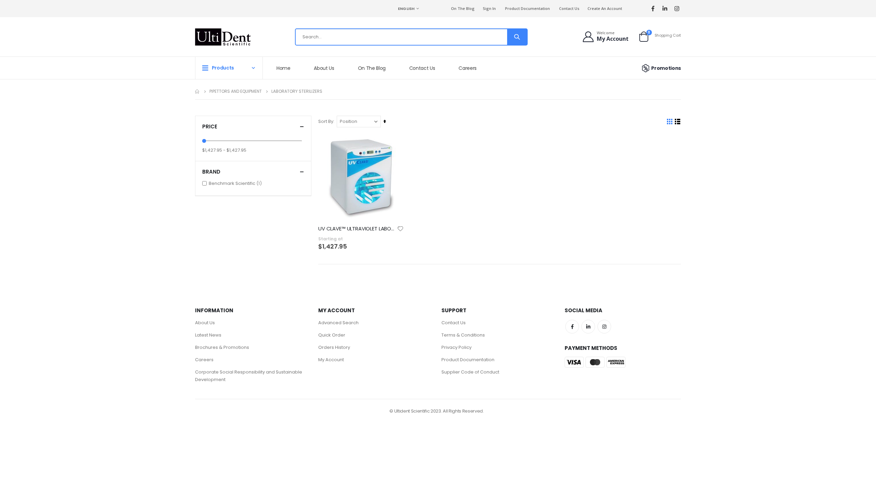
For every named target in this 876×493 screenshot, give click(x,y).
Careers (204, 359)
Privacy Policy (456, 347)
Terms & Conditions (463, 335)
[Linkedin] (664, 8)
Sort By (325, 121)
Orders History (334, 347)
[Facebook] (652, 8)
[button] (400, 229)
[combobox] (411, 37)
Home (197, 91)
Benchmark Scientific (236, 183)
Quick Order (331, 335)
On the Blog (463, 8)
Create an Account (605, 8)
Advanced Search (338, 322)
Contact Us (569, 8)
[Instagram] (676, 8)
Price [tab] (209, 126)
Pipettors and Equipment (235, 91)
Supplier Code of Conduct (470, 372)
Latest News (208, 335)
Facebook (572, 326)
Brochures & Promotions (222, 347)
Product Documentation (527, 8)
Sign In (489, 8)
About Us (205, 322)
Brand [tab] (211, 171)
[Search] (517, 37)
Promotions (666, 68)
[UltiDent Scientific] (223, 37)
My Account (331, 359)
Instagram (604, 326)
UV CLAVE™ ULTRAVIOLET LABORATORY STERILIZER (357, 228)
